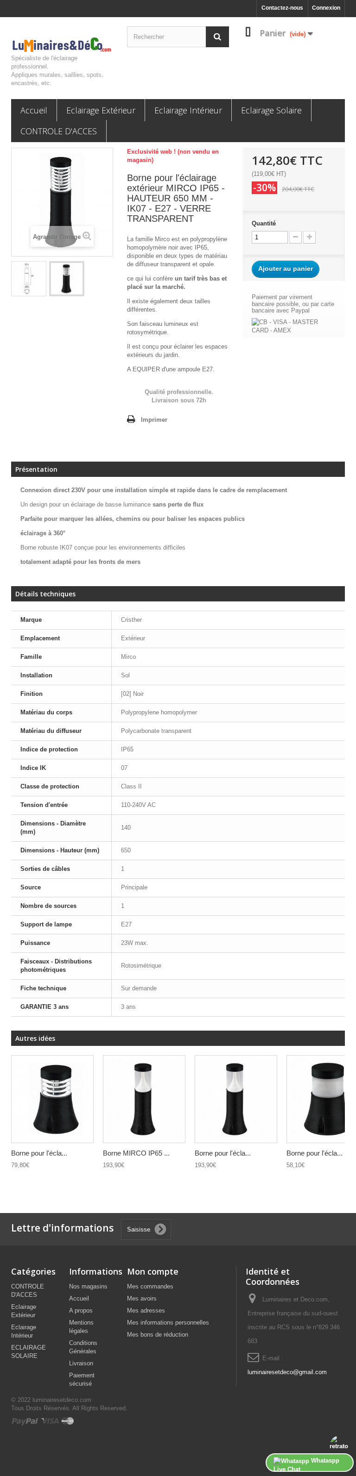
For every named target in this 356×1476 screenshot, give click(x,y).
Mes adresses (146, 1310)
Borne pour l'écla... (39, 1153)
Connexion (326, 8)
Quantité (264, 223)
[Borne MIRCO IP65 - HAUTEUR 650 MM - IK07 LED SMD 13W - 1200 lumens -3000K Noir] (144, 1099)
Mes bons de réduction (157, 1334)
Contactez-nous (282, 8)
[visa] (50, 1420)
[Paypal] (25, 1420)
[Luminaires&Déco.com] (62, 45)
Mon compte (152, 1271)
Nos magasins (88, 1286)
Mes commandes (150, 1286)
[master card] (67, 1420)
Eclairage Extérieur (100, 110)
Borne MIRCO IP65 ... (136, 1153)
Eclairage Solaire (271, 110)
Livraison (81, 1363)
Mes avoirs (142, 1298)
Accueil (33, 110)
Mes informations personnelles (168, 1322)
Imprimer (154, 419)
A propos (81, 1310)
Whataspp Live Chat (306, 1464)
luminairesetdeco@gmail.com (287, 1372)
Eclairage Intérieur (188, 110)
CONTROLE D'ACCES (58, 131)
